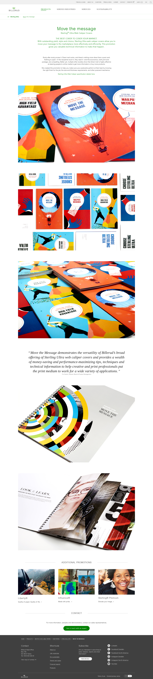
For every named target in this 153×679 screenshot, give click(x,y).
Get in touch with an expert (76, 628)
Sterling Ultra (66, 639)
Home (22, 639)
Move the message (29, 16)
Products (30, 639)
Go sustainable (54, 657)
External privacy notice (113, 676)
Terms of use (101, 676)
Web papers (56, 639)
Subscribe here (85, 658)
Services (86, 9)
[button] (90, 2)
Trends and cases (55, 660)
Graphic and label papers (43, 639)
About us (53, 649)
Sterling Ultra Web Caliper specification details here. (76, 74)
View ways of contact (27, 659)
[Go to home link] (14, 9)
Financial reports (55, 664)
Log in (139, 2)
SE (126, 675)
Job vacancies (54, 653)
